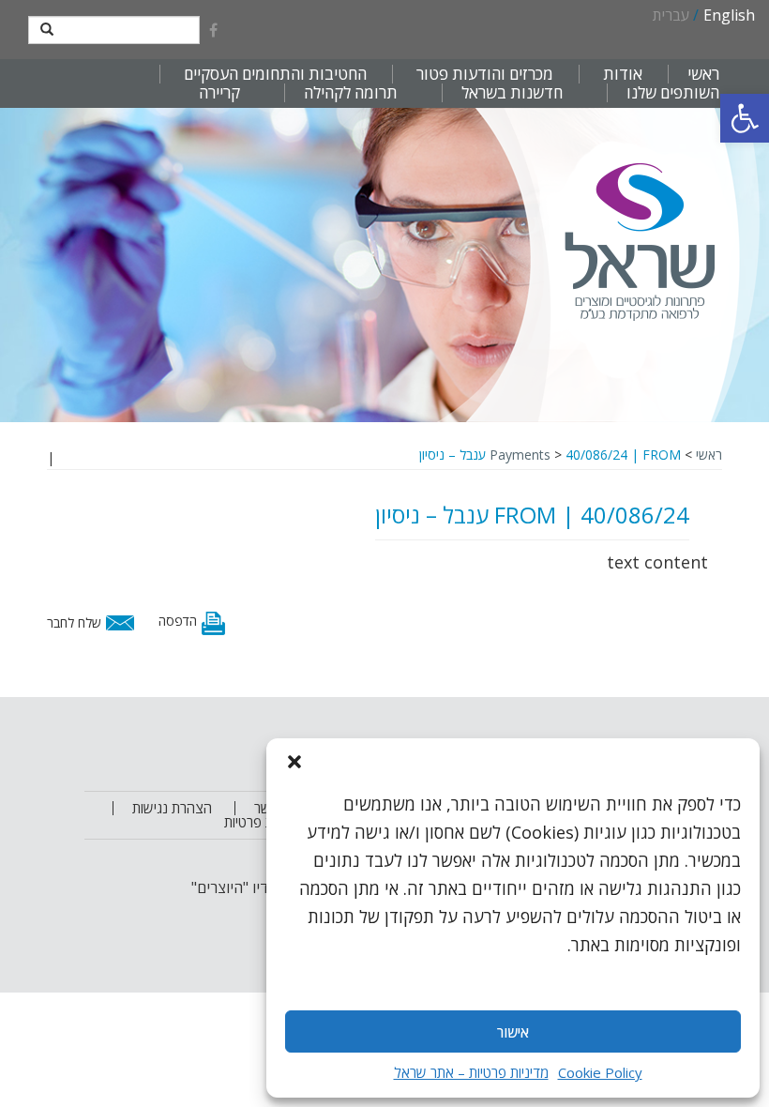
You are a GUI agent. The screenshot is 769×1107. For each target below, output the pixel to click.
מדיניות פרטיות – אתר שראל (471, 1072)
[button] (744, 118)
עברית (671, 15)
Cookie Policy (600, 1072)
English (729, 15)
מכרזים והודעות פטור (484, 74)
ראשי (703, 74)
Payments (520, 454)
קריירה (219, 92)
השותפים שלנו (672, 92)
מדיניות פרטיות (264, 821)
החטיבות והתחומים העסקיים (275, 74)
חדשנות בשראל (512, 92)
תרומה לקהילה (351, 92)
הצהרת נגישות (172, 807)
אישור (513, 1032)
